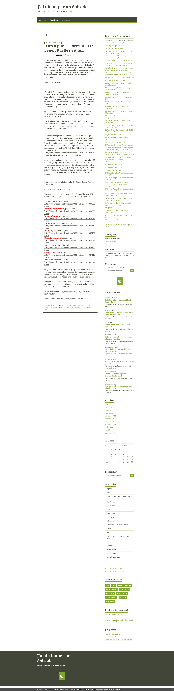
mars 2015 (108, 410)
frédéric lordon (125, 589)
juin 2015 (108, 405)
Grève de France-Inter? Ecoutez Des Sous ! (118, 325)
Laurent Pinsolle (110, 637)
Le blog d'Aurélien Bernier (114, 614)
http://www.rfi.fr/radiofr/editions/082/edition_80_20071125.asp (69, 256)
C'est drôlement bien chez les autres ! (78, 305)
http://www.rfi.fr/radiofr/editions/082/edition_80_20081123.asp (69, 226)
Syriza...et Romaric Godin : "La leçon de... (119, 362)
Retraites (110, 546)
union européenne (125, 585)
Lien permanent (51, 305)
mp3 (113, 585)
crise (107, 585)
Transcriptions (112, 553)
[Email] (120, 281)
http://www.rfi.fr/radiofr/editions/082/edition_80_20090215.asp (69, 241)
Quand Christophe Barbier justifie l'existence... (119, 350)
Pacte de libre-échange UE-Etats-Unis (118, 537)
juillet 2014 (109, 427)
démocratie (110, 593)
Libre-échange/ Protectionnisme (118, 525)
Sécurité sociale (112, 549)
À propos (66, 20)
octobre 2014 (109, 421)
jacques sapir (110, 602)
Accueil (42, 20)
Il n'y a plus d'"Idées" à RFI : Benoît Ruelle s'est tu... (68, 48)
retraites (122, 597)
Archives (54, 20)
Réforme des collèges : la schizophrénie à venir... (119, 338)
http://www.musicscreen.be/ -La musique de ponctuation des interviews (119, 621)
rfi (73, 307)
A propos (110, 489)
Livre (109, 529)
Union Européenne (113, 557)
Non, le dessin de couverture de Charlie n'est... (118, 387)
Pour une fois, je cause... (115, 542)
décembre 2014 (110, 416)
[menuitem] (42, 19)
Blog (108, 492)
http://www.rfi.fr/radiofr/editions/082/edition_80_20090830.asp (69, 205)
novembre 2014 (110, 419)
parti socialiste (122, 593)
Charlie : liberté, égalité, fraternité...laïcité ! (115, 375)
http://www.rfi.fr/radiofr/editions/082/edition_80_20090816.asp (69, 219)
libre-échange (111, 597)
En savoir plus (117, 689)
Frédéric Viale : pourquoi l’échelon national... (119, 301)
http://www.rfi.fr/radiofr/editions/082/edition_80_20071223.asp (69, 248)
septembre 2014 (110, 424)
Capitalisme (111, 506)
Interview (53, 307)
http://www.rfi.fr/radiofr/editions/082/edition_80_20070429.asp (69, 153)
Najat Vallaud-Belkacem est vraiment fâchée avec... (119, 313)
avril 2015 (108, 407)
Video (109, 561)
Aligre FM (108, 617)
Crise (108, 510)
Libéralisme (111, 521)
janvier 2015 (109, 413)
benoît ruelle (67, 307)
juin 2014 (108, 430)
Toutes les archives (111, 433)
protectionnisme (111, 589)
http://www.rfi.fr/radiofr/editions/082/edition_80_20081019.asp (69, 234)
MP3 (108, 532)
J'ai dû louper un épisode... (64, 6)
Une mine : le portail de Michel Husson (118, 640)
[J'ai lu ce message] (172, 689)
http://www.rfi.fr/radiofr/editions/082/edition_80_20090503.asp (69, 212)
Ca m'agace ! (111, 502)
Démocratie (111, 513)
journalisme (78, 307)
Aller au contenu (6, 2)
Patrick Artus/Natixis (112, 634)
